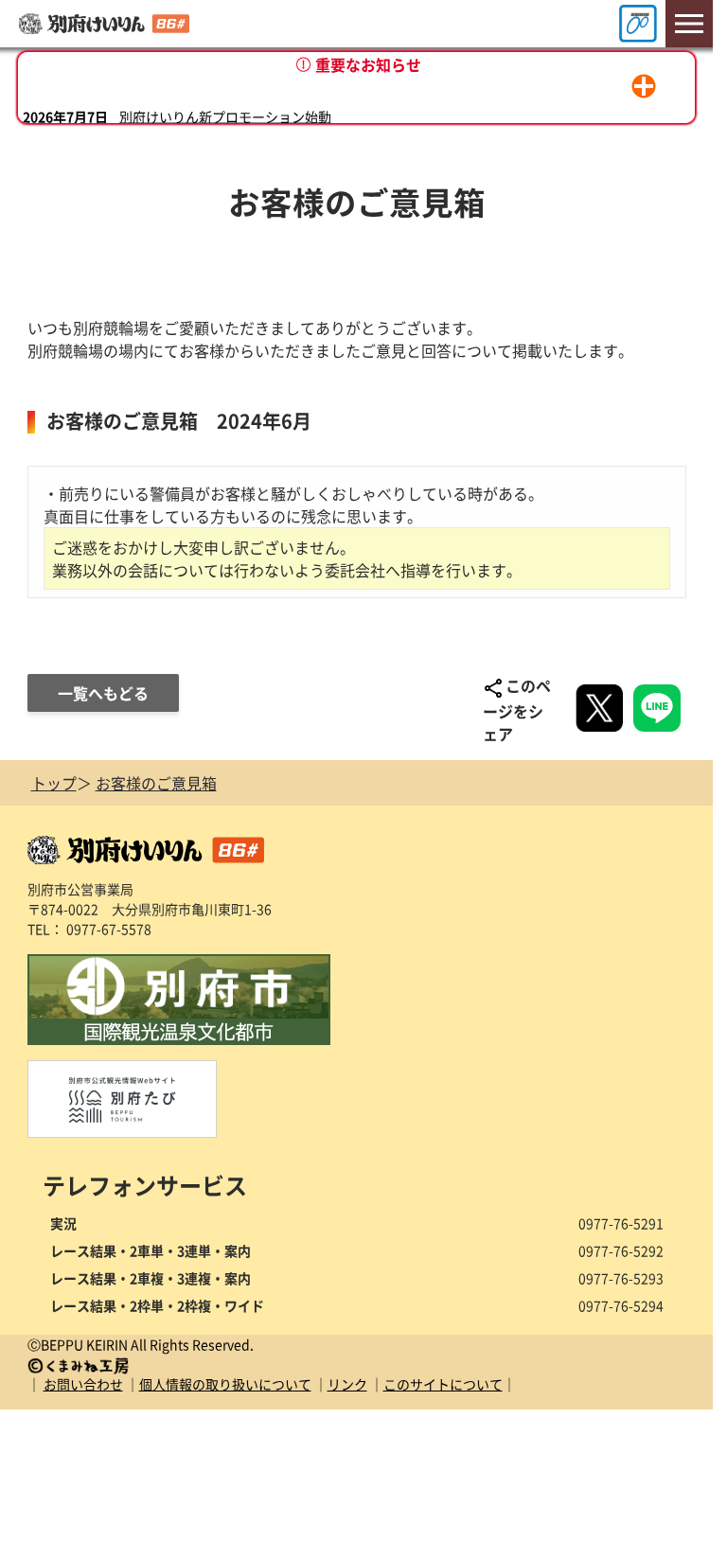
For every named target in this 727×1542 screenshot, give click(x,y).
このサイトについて (443, 1383)
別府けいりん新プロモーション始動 (225, 99)
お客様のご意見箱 (156, 782)
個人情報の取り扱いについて (225, 1383)
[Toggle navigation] (689, 23)
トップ (54, 782)
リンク (347, 1383)
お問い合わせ (83, 1383)
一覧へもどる (103, 693)
